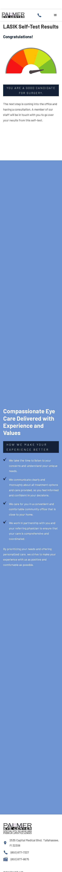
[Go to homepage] (14, 15)
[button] (55, 15)
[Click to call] (40, 15)
